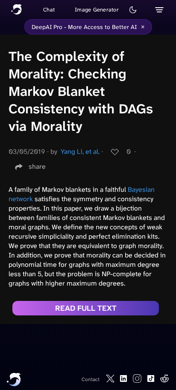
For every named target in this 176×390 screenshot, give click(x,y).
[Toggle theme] (133, 10)
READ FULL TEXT (86, 308)
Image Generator (97, 9)
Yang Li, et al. (80, 151)
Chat (49, 9)
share (37, 166)
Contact (91, 379)
